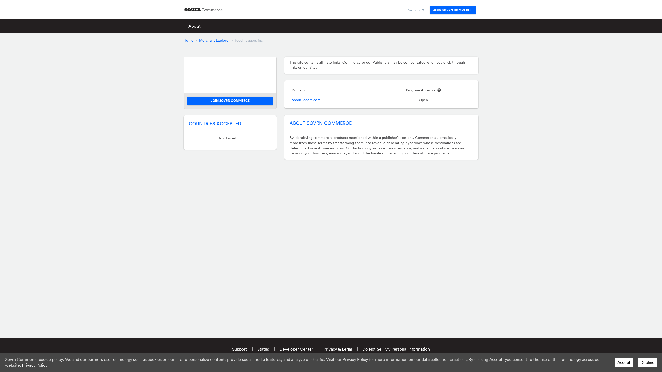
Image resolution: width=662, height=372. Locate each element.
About (194, 26)
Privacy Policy (34, 365)
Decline (647, 362)
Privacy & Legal (338, 349)
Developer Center (296, 349)
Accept (623, 362)
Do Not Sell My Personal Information (396, 349)
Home (188, 40)
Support (239, 349)
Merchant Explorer (214, 40)
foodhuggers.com (306, 100)
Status (263, 349)
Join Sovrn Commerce (452, 10)
